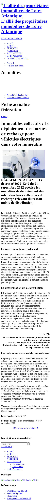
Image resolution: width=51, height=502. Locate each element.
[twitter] (16, 480)
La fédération (18, 464)
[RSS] (35, 480)
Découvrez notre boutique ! (25, 428)
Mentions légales (14, 493)
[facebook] (6, 480)
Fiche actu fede (16, 65)
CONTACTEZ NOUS (11, 38)
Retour (4, 116)
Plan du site (12, 496)
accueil (10, 451)
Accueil (10, 63)
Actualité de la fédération (18, 97)
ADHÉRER (6, 446)
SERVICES (12, 456)
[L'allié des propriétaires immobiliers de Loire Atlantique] (25, 15)
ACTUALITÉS (14, 461)
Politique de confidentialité (19, 498)
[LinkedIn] (26, 480)
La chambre (17, 466)
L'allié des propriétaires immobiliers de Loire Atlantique (24, 26)
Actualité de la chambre (17, 95)
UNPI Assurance (14, 469)
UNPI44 (10, 454)
